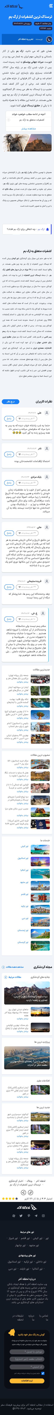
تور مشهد (24, 882)
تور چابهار (20, 1245)
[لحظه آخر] (27, 1207)
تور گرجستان (23, 942)
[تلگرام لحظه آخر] (34, 1216)
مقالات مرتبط (14, 977)
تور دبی (25, 918)
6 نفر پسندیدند (27, 418)
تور (47, 1238)
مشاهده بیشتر (28, 129)
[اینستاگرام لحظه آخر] (41, 1216)
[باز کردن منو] (50, 6)
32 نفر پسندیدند (28, 533)
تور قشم (24, 894)
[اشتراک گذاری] (23, 1192)
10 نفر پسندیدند (28, 619)
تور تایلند (24, 1269)
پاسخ (9, 418)
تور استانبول (23, 858)
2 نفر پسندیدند (27, 454)
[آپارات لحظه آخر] (12, 1216)
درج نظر (11, 402)
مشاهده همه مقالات (15, 967)
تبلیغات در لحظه (17, 1318)
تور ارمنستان (23, 930)
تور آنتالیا (24, 870)
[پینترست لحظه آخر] (27, 1216)
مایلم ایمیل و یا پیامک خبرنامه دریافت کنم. (27, 1373)
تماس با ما (43, 1318)
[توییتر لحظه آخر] (19, 1216)
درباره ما (31, 1318)
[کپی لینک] (30, 1192)
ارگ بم (40, 229)
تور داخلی (41, 1262)
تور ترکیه (24, 906)
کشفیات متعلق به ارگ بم (32, 120)
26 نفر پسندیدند (28, 482)
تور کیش (24, 846)
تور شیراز (13, 1238)
